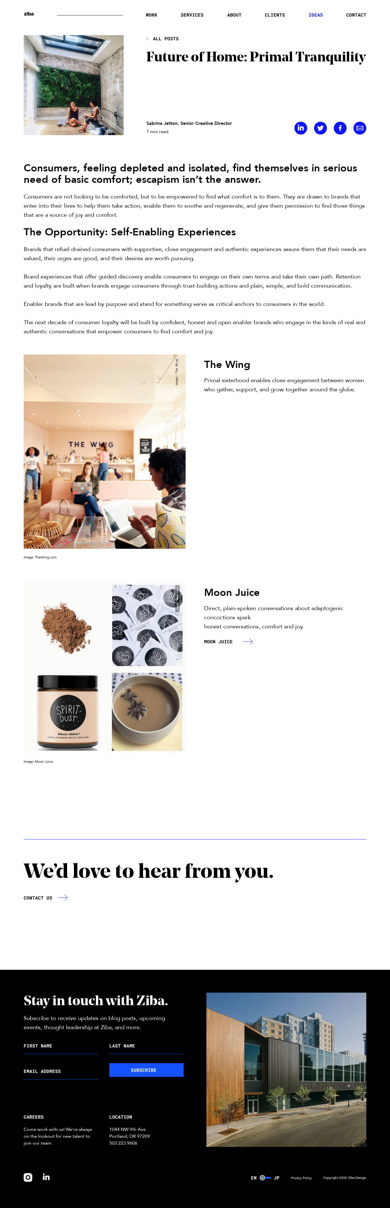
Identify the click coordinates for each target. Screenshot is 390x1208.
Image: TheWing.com (40, 557)
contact (356, 15)
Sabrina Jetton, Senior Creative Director (189, 123)
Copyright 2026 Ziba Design (344, 1177)
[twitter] (320, 128)
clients (275, 15)
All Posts (166, 38)
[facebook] (340, 128)
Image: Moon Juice (38, 761)
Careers (34, 1117)
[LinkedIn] (300, 128)
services (192, 15)
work (151, 15)
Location (120, 1117)
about (234, 15)
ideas (316, 15)
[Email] (359, 128)
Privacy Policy (301, 1178)
